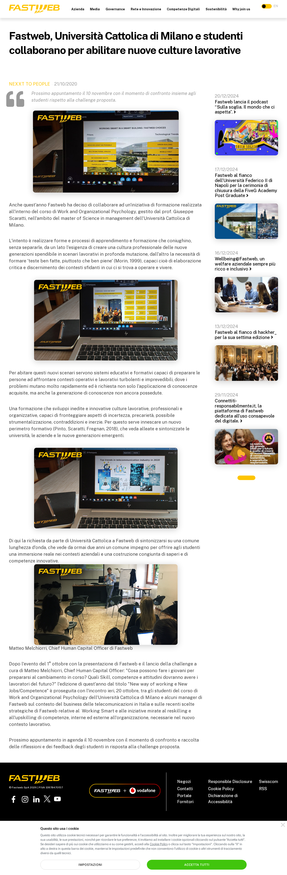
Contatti (185, 788)
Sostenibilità (216, 9)
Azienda (77, 9)
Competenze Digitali (183, 9)
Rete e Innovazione (146, 9)
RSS (263, 788)
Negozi (184, 781)
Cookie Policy (221, 788)
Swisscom (268, 781)
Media (95, 9)
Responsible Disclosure (230, 781)
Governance (115, 9)
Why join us (241, 9)
